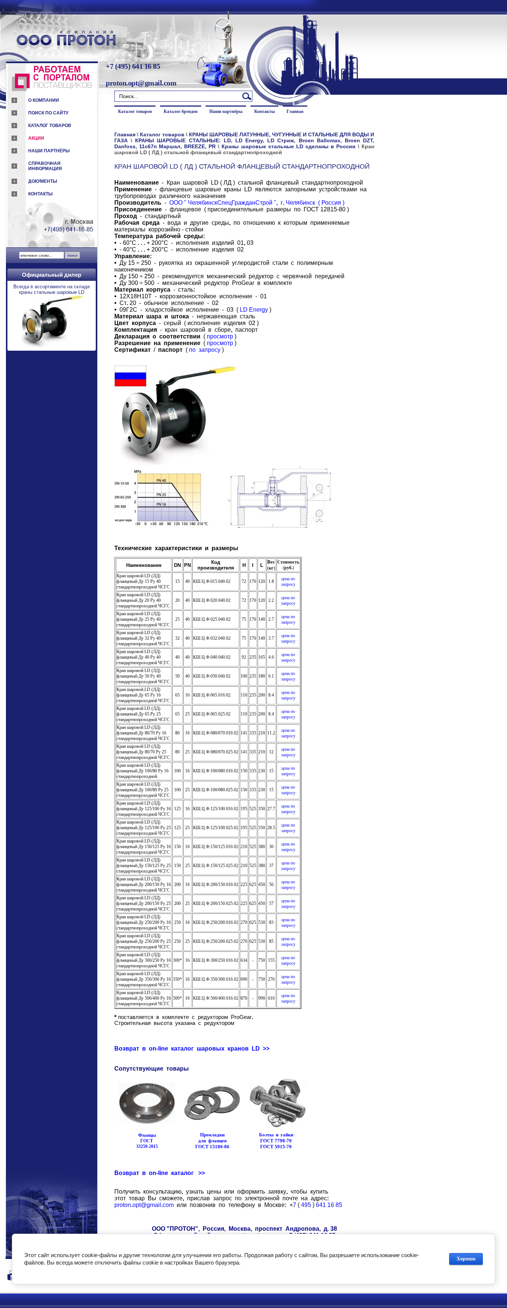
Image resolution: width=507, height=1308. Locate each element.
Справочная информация (45, 166)
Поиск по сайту (48, 113)
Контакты (40, 194)
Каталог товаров (49, 125)
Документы (42, 181)
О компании (43, 100)
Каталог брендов (180, 111)
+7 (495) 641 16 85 (133, 66)
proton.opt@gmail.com (141, 83)
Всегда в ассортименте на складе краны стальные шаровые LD (51, 289)
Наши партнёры (49, 150)
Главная (295, 111)
